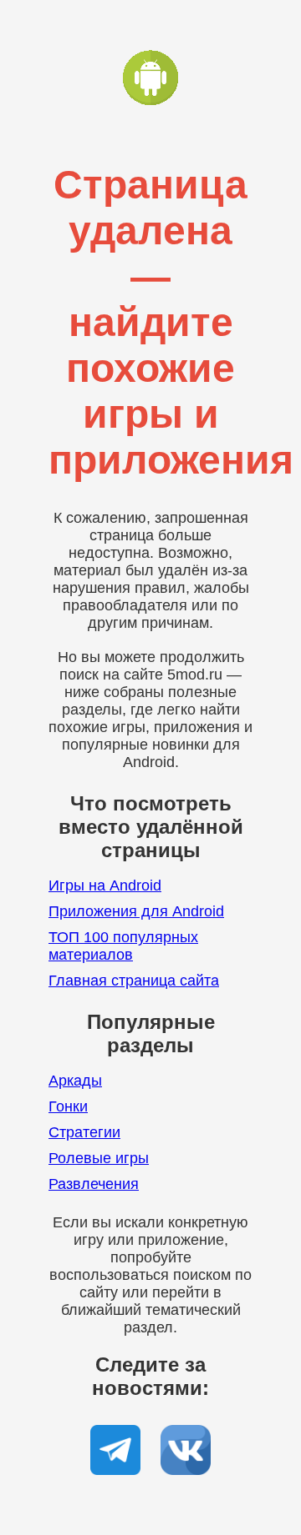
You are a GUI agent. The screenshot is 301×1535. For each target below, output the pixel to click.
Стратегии (84, 1132)
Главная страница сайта (133, 980)
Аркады (75, 1080)
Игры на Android (104, 885)
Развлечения (93, 1184)
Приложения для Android (136, 911)
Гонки (68, 1106)
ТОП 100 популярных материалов (123, 946)
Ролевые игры (98, 1158)
